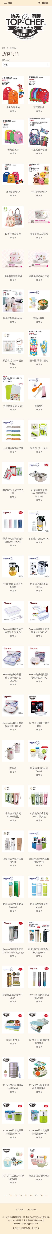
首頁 (3, 48)
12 (21, 1195)
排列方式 (6, 60)
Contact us (31, 1209)
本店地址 (20, 1209)
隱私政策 (26, 1228)
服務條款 (17, 1228)
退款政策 (35, 1228)
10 (10, 1195)
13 (26, 1195)
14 (31, 1195)
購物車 (44, 3)
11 (16, 1195)
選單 (9, 3)
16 (41, 1195)
